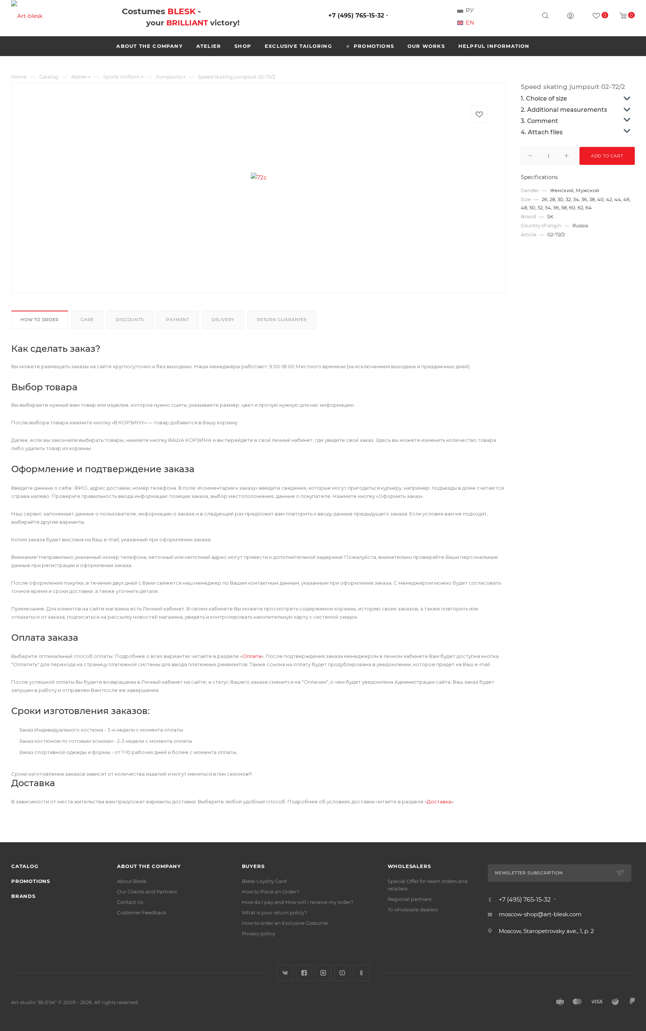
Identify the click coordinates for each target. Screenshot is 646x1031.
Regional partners (409, 899)
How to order (40, 319)
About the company (149, 866)
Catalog (25, 866)
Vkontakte (285, 973)
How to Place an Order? (270, 892)
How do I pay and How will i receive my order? (297, 902)
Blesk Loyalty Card (264, 881)
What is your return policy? (274, 912)
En (470, 23)
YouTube (342, 973)
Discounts (130, 319)
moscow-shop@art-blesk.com (540, 914)
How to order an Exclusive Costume (285, 923)
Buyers (253, 866)
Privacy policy (258, 933)
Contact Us (130, 902)
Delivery (223, 319)
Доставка (439, 801)
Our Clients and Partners (147, 892)
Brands (23, 896)
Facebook (304, 973)
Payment (177, 319)
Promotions (30, 881)
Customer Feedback (141, 912)
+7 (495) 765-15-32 (356, 15)
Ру (470, 10)
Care (87, 319)
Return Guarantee (282, 319)
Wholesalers (409, 866)
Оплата (251, 656)
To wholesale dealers (413, 909)
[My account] (570, 16)
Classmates (361, 973)
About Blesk (132, 881)
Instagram (323, 973)
